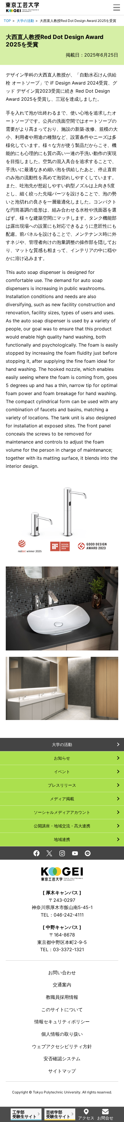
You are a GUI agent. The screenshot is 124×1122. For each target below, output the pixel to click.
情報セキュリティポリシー (62, 1021)
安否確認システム (62, 1058)
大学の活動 (25, 20)
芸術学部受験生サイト (58, 1114)
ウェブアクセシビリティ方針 (62, 1046)
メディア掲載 (62, 798)
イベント (62, 771)
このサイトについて (62, 1009)
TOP (7, 20)
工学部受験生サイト (24, 1114)
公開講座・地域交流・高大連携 (62, 825)
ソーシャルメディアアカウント (62, 812)
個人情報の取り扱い (62, 1034)
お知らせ (62, 758)
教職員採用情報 (62, 997)
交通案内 (62, 985)
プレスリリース (62, 785)
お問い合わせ (62, 972)
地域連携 (62, 839)
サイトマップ (62, 1071)
